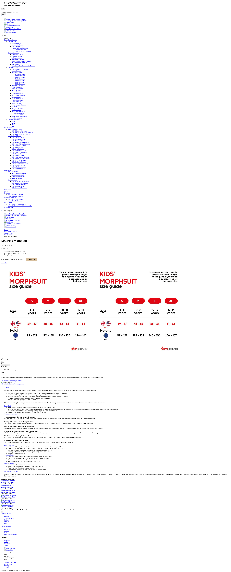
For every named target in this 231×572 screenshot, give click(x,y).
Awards (6, 531)
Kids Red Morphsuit (7, 506)
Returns (6, 521)
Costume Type (8, 233)
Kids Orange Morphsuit (8, 497)
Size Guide (4, 263)
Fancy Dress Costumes (10, 231)
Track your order (9, 518)
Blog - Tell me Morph (10, 534)
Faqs (5, 523)
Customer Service (6, 513)
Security (6, 565)
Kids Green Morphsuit (8, 492)
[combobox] (13, 12)
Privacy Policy (8, 564)
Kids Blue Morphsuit (7, 487)
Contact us (7, 516)
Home (6, 230)
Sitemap (6, 567)
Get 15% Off (31, 259)
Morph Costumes (6, 526)
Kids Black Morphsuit (7, 482)
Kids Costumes (8, 235)
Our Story (7, 529)
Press (5, 532)
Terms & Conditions (10, 562)
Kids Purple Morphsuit (8, 502)
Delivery (6, 520)
